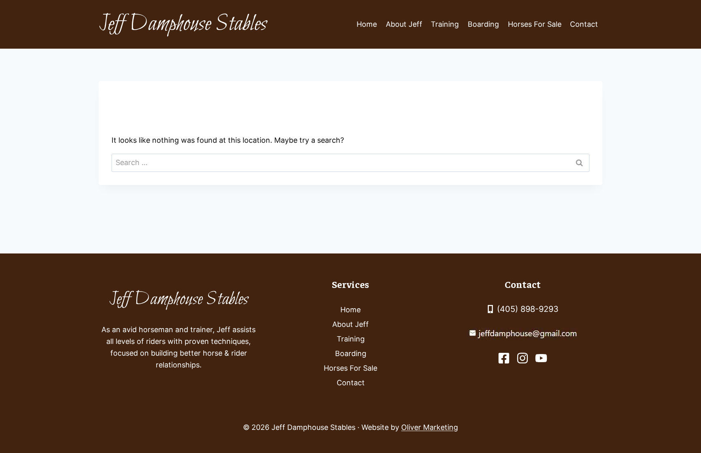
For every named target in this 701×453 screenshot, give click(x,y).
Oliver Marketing (429, 427)
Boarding (483, 24)
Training (445, 24)
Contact (584, 24)
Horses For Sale (534, 24)
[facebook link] (504, 358)
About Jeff (404, 24)
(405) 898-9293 (528, 309)
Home (367, 24)
